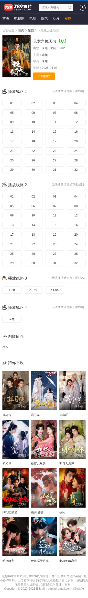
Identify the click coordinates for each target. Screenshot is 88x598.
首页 (5, 18)
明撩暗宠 (8, 561)
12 (76, 122)
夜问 (62, 512)
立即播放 (44, 76)
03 (54, 103)
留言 (5, 28)
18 (33, 141)
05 (12, 112)
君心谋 (35, 415)
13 (12, 131)
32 (76, 169)
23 (54, 151)
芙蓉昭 (63, 415)
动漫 (56, 18)
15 (54, 131)
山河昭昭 (37, 512)
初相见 (6, 463)
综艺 (44, 18)
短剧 (68, 18)
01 (12, 103)
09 (12, 122)
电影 (32, 18)
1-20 (12, 290)
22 (33, 151)
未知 (45, 55)
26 (33, 160)
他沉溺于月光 (40, 561)
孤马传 (6, 415)
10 (33, 122)
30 (33, 169)
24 (76, 151)
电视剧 (19, 18)
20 (76, 141)
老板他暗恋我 (68, 561)
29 (12, 169)
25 (12, 160)
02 (33, 103)
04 (76, 103)
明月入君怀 (66, 463)
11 (54, 122)
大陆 (53, 48)
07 (54, 112)
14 (33, 131)
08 (76, 112)
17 (12, 141)
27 (54, 160)
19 (54, 141)
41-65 (55, 290)
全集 (12, 319)
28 (76, 160)
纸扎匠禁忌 (9, 512)
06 (33, 112)
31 (54, 169)
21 (12, 151)
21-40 (33, 290)
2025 (63, 48)
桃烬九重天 (38, 463)
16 (76, 131)
